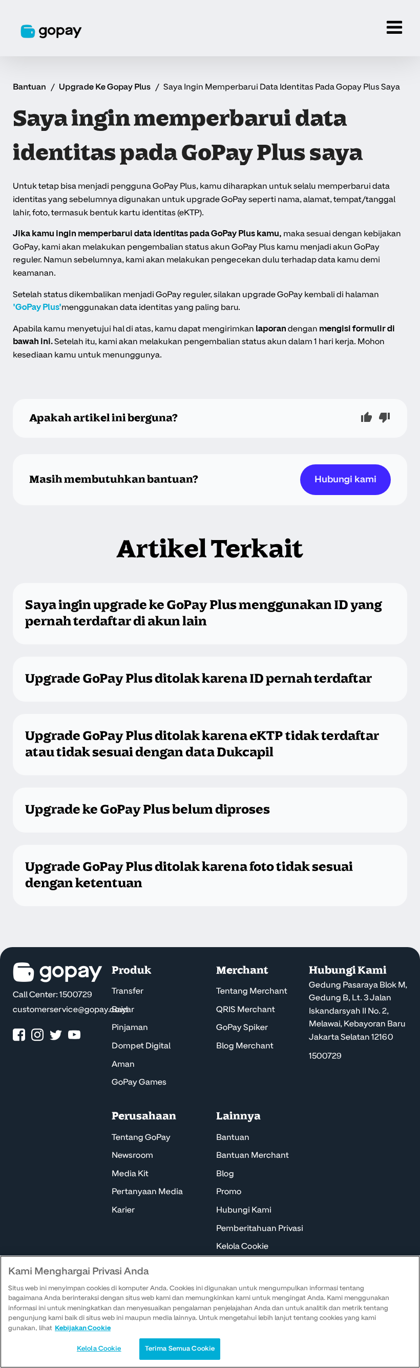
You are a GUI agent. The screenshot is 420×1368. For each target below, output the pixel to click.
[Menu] (394, 28)
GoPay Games (139, 1082)
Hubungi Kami (243, 1210)
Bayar (123, 1009)
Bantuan (29, 87)
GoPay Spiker (242, 1027)
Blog (225, 1173)
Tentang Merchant (251, 991)
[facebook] (19, 1035)
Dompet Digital (141, 1045)
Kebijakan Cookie (83, 1328)
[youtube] (74, 1035)
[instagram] (37, 1035)
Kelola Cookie (242, 1246)
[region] (210, 1311)
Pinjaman (130, 1027)
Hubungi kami (345, 479)
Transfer (127, 991)
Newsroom (132, 1155)
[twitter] (56, 1035)
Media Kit (130, 1173)
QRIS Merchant (245, 1009)
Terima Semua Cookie (180, 1348)
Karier (123, 1210)
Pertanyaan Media (147, 1191)
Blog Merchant (245, 1045)
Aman (123, 1064)
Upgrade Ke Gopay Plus (105, 87)
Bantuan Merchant (252, 1155)
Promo (228, 1191)
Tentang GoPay (141, 1137)
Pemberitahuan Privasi (259, 1228)
